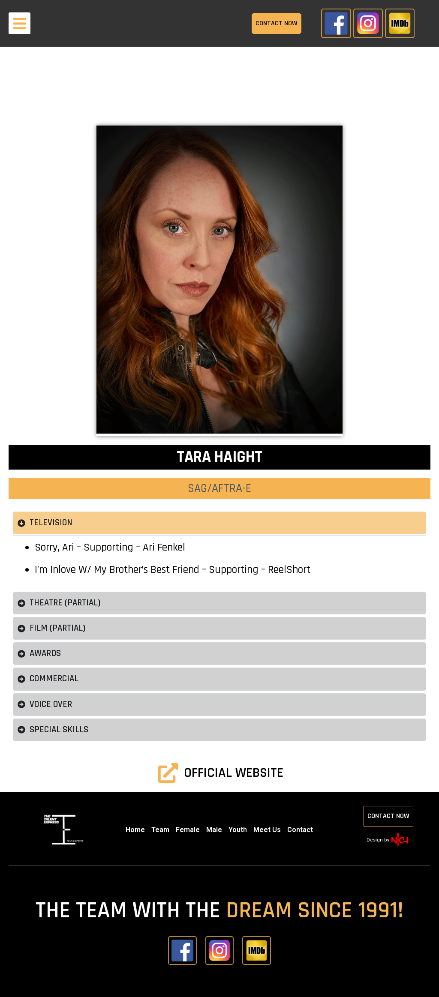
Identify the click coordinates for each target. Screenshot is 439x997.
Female (188, 830)
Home (135, 830)
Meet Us (267, 830)
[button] (19, 23)
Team (160, 830)
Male (214, 830)
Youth (238, 830)
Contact (300, 830)
